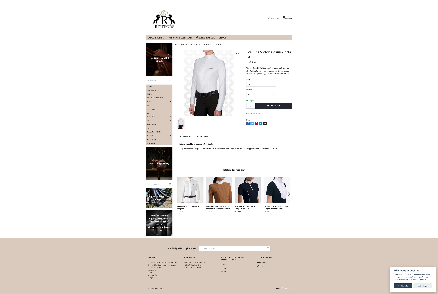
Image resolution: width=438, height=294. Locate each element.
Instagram (262, 269)
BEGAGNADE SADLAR (153, 93)
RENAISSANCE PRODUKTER (155, 100)
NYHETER (149, 89)
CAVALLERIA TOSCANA (153, 135)
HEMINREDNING (151, 142)
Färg (248, 82)
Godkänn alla (403, 286)
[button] (288, 196)
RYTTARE (149, 104)
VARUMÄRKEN (151, 146)
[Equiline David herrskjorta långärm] (190, 193)
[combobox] (261, 87)
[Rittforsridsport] (164, 20)
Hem (176, 47)
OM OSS (222, 40)
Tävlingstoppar (195, 47)
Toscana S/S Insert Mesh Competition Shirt (245, 210)
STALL (148, 123)
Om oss (223, 274)
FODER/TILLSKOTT (152, 112)
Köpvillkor (224, 271)
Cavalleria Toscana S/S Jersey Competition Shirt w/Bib (276, 210)
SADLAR (149, 97)
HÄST (148, 108)
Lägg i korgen (275, 108)
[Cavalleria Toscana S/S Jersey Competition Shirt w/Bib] (277, 193)
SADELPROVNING (156, 40)
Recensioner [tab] (202, 139)
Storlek (249, 92)
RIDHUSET (150, 138)
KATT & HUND (151, 119)
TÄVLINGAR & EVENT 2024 (180, 40)
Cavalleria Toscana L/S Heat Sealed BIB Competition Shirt (218, 210)
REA (148, 116)
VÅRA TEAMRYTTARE (205, 40)
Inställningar (422, 286)
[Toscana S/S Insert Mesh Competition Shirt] (248, 193)
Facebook (262, 265)
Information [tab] (185, 139)
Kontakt (223, 267)
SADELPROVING (151, 127)
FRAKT (149, 131)
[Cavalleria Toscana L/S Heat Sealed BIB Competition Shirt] (219, 193)
